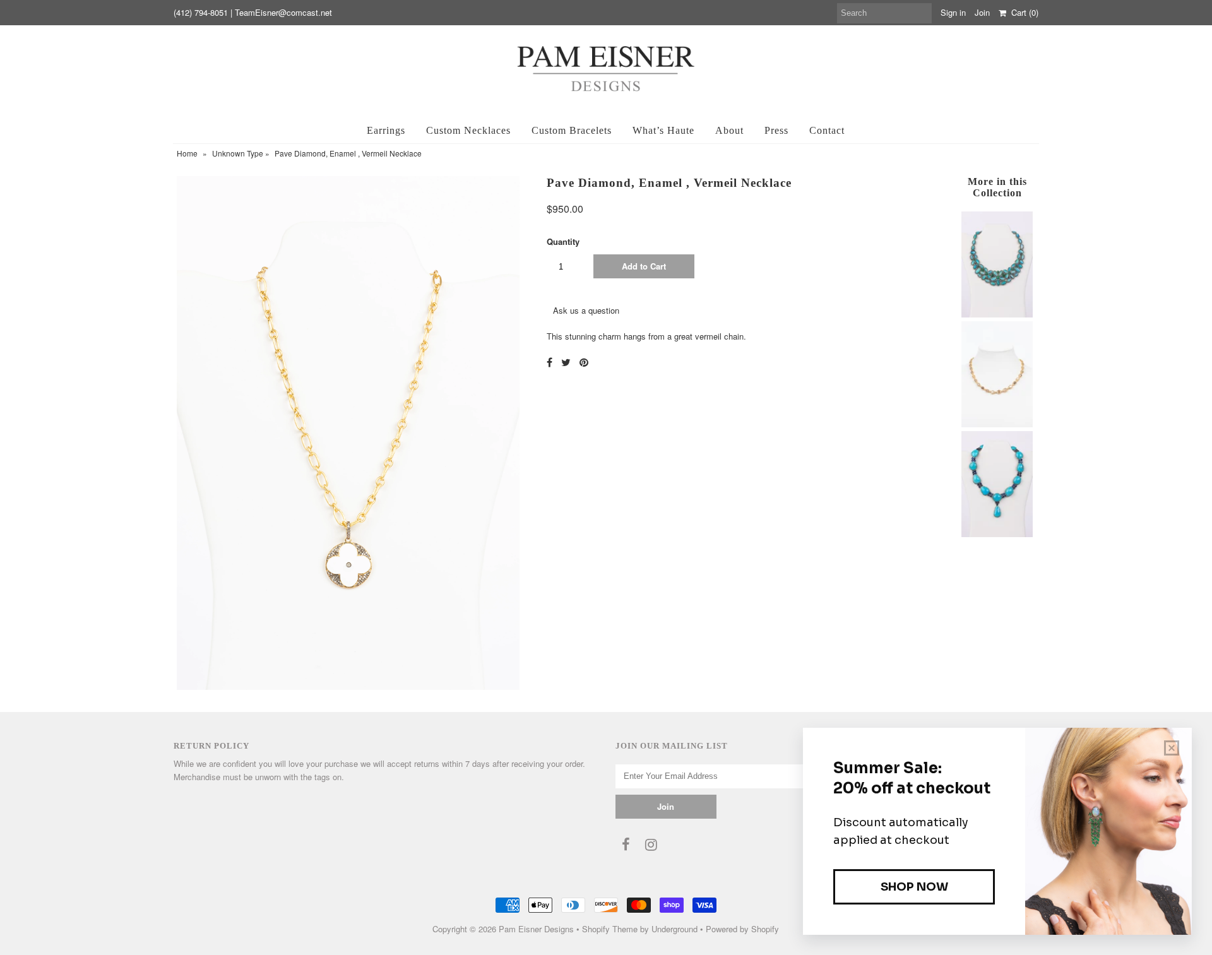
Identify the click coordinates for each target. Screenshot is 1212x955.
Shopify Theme (610, 929)
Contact (827, 130)
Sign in (953, 12)
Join (982, 12)
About (729, 130)
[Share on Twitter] (566, 362)
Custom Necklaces (468, 130)
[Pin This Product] (583, 362)
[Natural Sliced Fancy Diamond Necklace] (996, 424)
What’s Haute (663, 130)
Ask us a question (586, 310)
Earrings (386, 130)
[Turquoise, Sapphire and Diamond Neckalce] (996, 534)
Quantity (563, 241)
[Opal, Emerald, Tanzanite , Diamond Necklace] (996, 314)
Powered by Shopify (742, 929)
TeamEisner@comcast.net (283, 12)
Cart (1022, 12)
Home (187, 153)
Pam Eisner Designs (536, 929)
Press (776, 130)
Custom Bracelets (572, 130)
